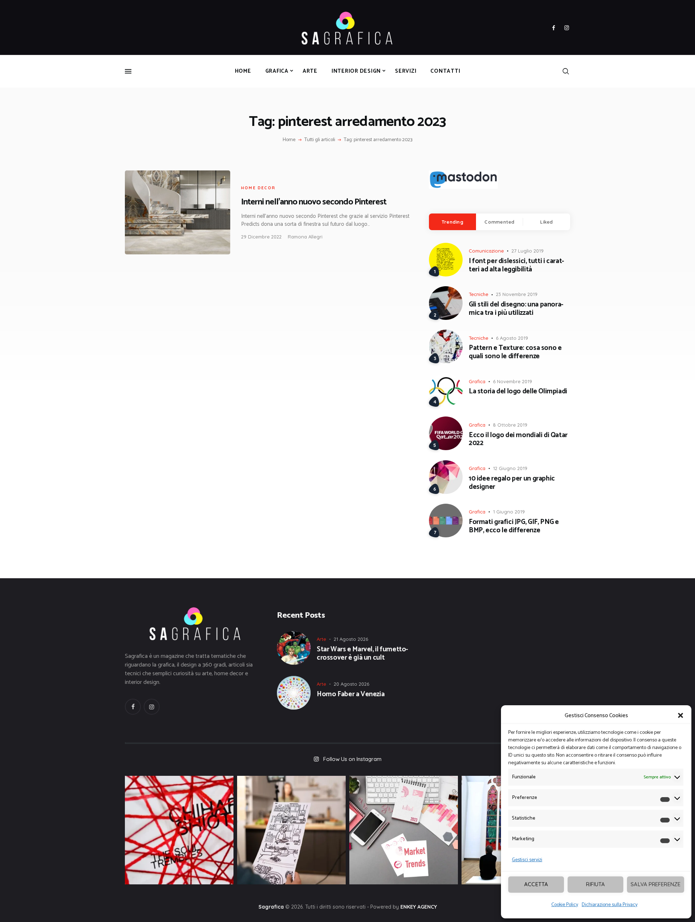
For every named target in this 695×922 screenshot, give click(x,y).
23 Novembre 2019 (517, 294)
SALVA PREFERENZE (656, 884)
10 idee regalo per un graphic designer (512, 483)
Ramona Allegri (305, 237)
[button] (680, 715)
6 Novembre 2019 (512, 381)
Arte (321, 639)
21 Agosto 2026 (351, 639)
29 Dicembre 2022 (261, 237)
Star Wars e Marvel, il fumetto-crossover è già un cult (362, 654)
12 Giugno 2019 (510, 468)
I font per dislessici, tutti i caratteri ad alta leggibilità (516, 265)
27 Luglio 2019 (527, 251)
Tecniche (478, 294)
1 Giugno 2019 (509, 512)
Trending (452, 222)
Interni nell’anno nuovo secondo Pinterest (313, 202)
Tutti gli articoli (319, 140)
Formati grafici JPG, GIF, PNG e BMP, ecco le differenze (514, 526)
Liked (546, 222)
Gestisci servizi (527, 860)
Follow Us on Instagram (352, 759)
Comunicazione (486, 251)
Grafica (477, 381)
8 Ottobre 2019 (510, 425)
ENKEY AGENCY (418, 907)
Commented (499, 222)
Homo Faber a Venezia (350, 694)
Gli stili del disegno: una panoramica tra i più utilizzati (516, 309)
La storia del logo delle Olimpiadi (518, 392)
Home (289, 140)
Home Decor (258, 187)
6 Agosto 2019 (512, 338)
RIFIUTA (595, 884)
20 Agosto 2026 (351, 684)
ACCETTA (536, 884)
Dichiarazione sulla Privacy (609, 905)
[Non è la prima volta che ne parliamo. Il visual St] (291, 830)
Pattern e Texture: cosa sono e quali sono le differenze (515, 352)
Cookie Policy (564, 905)
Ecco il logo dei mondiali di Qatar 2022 (518, 439)
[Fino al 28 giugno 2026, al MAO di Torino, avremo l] (179, 830)
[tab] (452, 221)
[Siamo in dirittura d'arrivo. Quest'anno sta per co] (403, 830)
